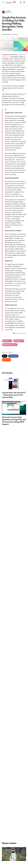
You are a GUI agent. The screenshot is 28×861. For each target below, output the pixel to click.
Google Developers (20, 333)
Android (7, 341)
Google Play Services (10, 344)
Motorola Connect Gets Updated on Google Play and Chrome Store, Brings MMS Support (14, 420)
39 (6, 34)
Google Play (19, 341)
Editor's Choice (8, 850)
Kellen (9, 11)
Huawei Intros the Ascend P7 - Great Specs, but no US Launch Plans (14, 394)
